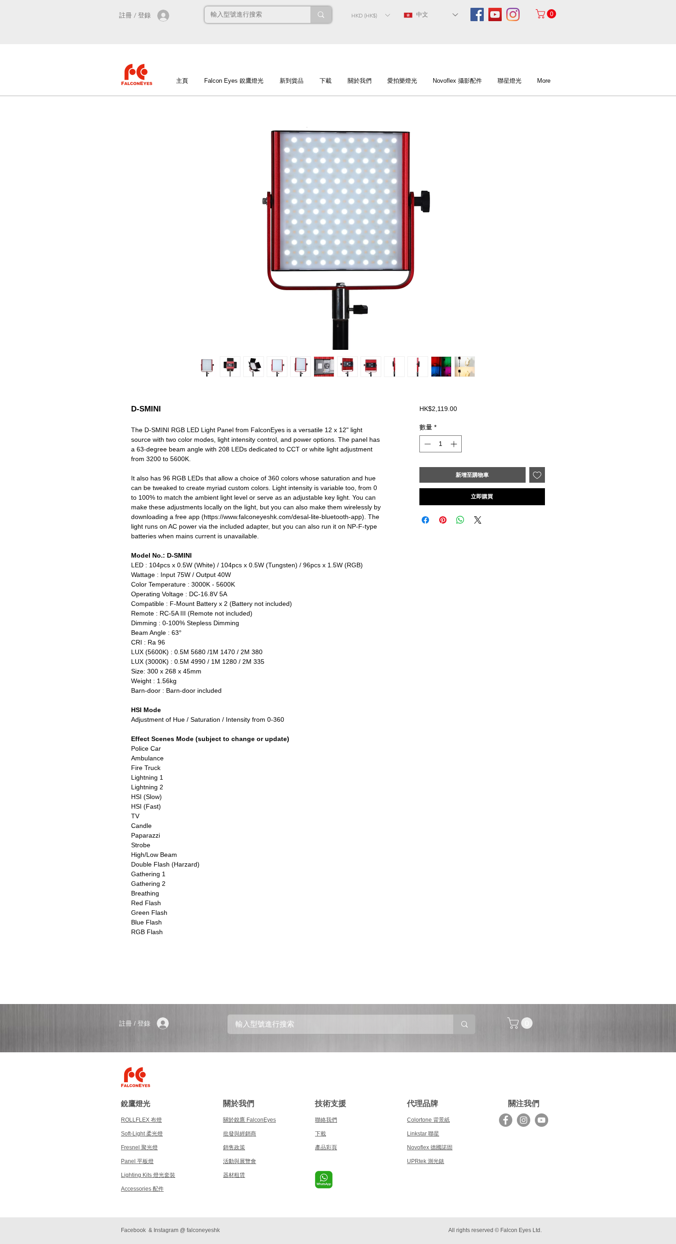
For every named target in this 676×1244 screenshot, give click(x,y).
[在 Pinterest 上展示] (442, 519)
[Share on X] (477, 519)
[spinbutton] (440, 444)
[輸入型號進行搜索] (321, 14)
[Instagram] (513, 14)
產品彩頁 (326, 1147)
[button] (370, 15)
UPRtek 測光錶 (425, 1161)
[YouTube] (541, 1120)
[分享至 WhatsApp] (460, 519)
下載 (320, 1133)
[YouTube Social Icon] (495, 14)
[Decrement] (426, 444)
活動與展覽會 (239, 1161)
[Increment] (454, 444)
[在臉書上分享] (425, 519)
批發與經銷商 (239, 1133)
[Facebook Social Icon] (477, 14)
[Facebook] (505, 1120)
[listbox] (370, 15)
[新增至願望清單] (537, 475)
